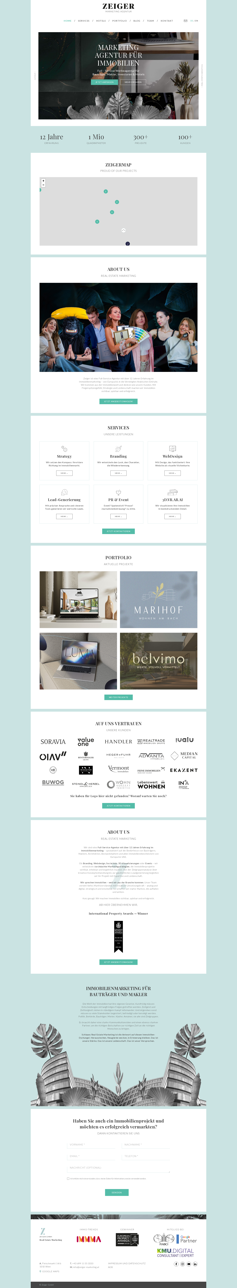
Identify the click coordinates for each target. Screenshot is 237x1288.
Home (67, 20)
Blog (136, 20)
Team (150, 20)
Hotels (101, 20)
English (196, 21)
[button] (40, 190)
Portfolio (119, 20)
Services (84, 20)
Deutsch (192, 21)
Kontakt (167, 20)
